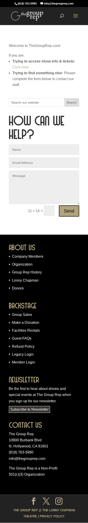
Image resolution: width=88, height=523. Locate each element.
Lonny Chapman (25, 280)
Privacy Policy (52, 516)
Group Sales (22, 315)
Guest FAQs (21, 338)
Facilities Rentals (26, 330)
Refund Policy (23, 346)
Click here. (21, 67)
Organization (22, 264)
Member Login (23, 362)
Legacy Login (23, 354)
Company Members (27, 256)
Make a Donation (25, 322)
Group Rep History (27, 272)
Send (69, 210)
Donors (18, 288)
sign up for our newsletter (36, 401)
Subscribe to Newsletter (29, 409)
